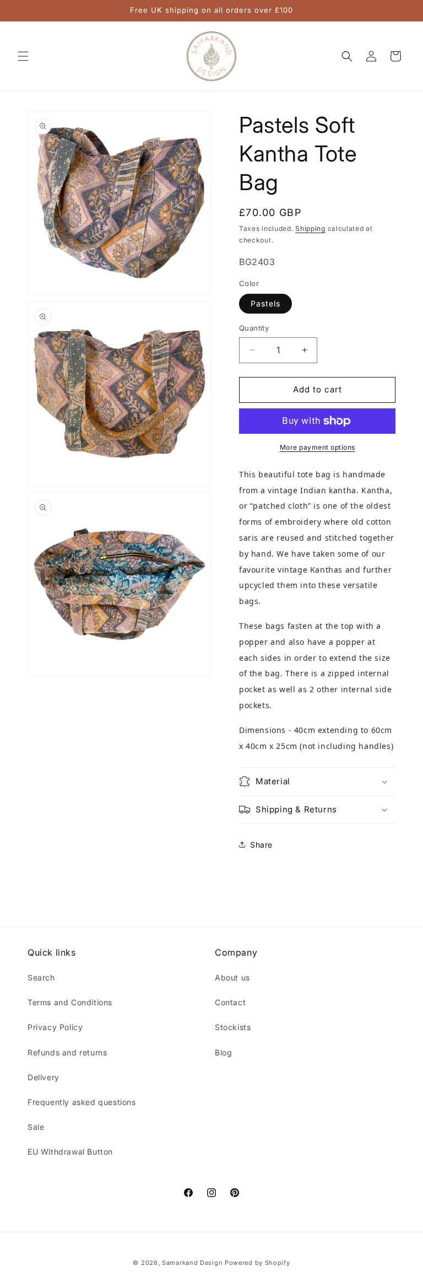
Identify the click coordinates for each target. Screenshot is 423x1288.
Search (41, 977)
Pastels (265, 303)
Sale (36, 1126)
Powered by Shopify (257, 1263)
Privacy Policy (55, 1027)
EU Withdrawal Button (70, 1151)
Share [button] (261, 844)
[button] (23, 56)
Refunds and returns (67, 1052)
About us (232, 977)
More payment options (317, 447)
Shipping (310, 228)
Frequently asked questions (82, 1102)
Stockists (233, 1027)
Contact (230, 1002)
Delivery (43, 1077)
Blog (223, 1052)
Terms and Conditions (70, 1002)
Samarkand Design (192, 1263)
